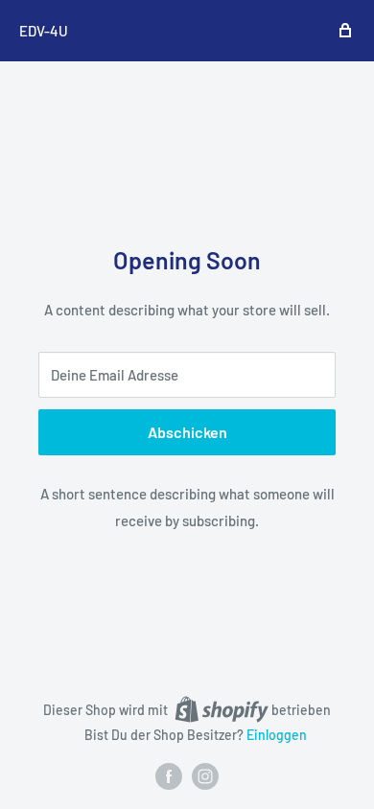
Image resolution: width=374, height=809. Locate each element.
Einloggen (276, 735)
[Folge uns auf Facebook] (168, 776)
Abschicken (187, 432)
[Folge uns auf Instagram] (205, 776)
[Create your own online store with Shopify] (222, 709)
